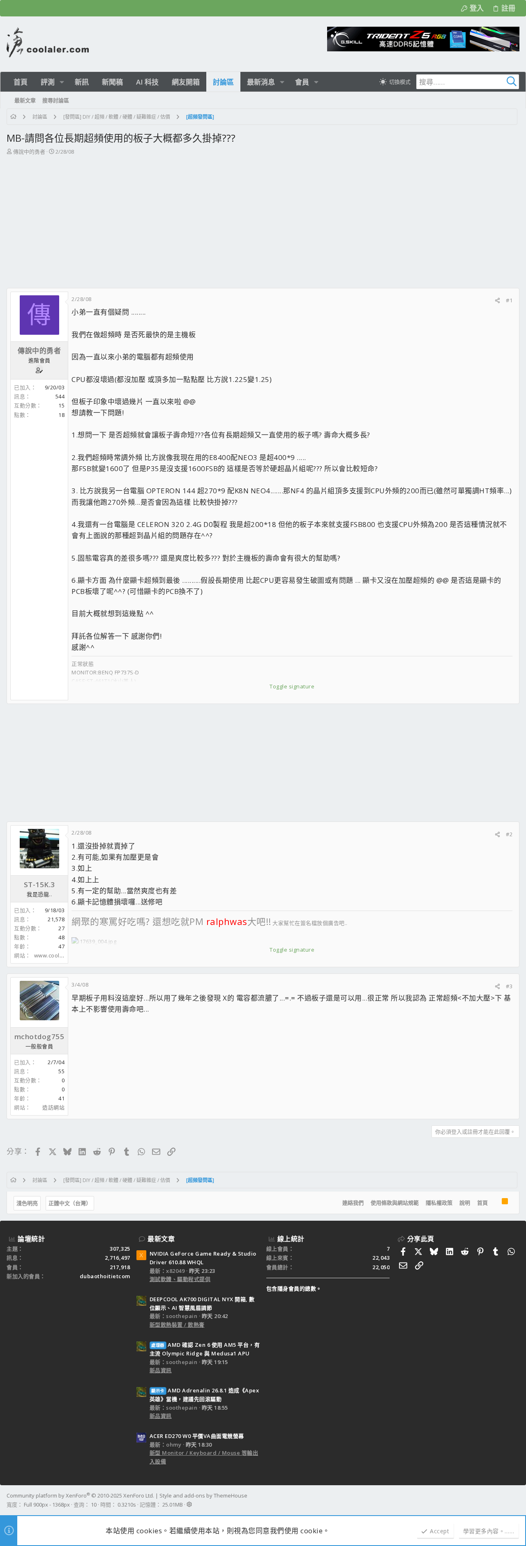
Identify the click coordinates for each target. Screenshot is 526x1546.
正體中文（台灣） (69, 1203)
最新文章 (161, 1238)
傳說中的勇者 (29, 151)
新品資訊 (161, 1370)
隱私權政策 (439, 1202)
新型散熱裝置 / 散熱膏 (177, 1324)
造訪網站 (53, 1107)
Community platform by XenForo (80, 1495)
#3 (509, 986)
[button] (61, 82)
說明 (464, 1202)
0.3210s (127, 1504)
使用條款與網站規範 (395, 1202)
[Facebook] (515, 1500)
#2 (509, 834)
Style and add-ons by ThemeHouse (203, 1495)
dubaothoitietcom (105, 1276)
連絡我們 (353, 1202)
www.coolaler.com (58, 955)
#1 (509, 300)
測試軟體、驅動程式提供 (180, 1279)
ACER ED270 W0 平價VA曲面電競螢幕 (197, 1436)
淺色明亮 (27, 1203)
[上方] (494, 1202)
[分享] (497, 300)
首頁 (482, 1202)
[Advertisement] (262, 217)
